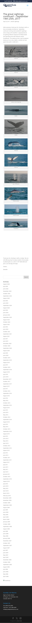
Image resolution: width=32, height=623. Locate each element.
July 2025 (5, 300)
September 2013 (7, 431)
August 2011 (6, 462)
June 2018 (5, 376)
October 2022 (6, 322)
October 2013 (6, 429)
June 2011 (5, 467)
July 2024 (5, 310)
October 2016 (6, 391)
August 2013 (6, 434)
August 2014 (6, 422)
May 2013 (5, 441)
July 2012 (5, 453)
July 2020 (5, 353)
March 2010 (6, 493)
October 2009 (6, 502)
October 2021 (6, 331)
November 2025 (7, 291)
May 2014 (5, 426)
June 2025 (5, 303)
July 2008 (5, 531)
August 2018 (6, 372)
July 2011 (5, 464)
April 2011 (5, 472)
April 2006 (5, 576)
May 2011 (5, 469)
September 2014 (7, 419)
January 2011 (6, 474)
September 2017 (7, 384)
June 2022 (5, 329)
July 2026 (5, 286)
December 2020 (7, 343)
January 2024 (6, 315)
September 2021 (7, 334)
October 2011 (6, 457)
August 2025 (6, 298)
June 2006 (5, 571)
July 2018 (5, 374)
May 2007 (5, 555)
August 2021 (6, 336)
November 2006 (7, 559)
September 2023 (7, 317)
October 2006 (6, 562)
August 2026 (6, 284)
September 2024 (7, 305)
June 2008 (5, 533)
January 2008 (6, 538)
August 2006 (6, 567)
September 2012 (7, 448)
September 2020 (7, 348)
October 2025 (6, 293)
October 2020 (6, 346)
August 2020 (6, 350)
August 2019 (6, 362)
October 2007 (6, 543)
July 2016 (5, 398)
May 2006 (5, 574)
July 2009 (5, 510)
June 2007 (5, 552)
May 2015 (5, 415)
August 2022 (6, 324)
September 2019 (7, 360)
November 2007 (7, 540)
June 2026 (5, 289)
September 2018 (7, 369)
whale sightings (15, 21)
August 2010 (6, 481)
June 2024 (5, 312)
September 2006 (7, 564)
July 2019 (5, 365)
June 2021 (5, 341)
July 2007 (5, 550)
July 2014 (5, 424)
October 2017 (6, 381)
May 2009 (5, 514)
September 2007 (7, 545)
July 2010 (5, 483)
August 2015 (6, 407)
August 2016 (6, 395)
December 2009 (7, 498)
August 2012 (6, 450)
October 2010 (6, 476)
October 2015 (6, 403)
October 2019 (6, 357)
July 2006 (5, 569)
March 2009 (6, 519)
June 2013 (5, 438)
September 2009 (7, 505)
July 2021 (5, 338)
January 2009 (6, 521)
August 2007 (6, 548)
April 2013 (5, 443)
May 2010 (5, 488)
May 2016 (5, 400)
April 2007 (5, 557)
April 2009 (5, 517)
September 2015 (7, 405)
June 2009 (5, 512)
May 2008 (5, 536)
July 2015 (5, 410)
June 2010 (5, 486)
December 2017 (7, 379)
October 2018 (6, 367)
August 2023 (6, 319)
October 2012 (6, 445)
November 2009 (7, 500)
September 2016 (7, 393)
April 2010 (5, 491)
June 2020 (5, 355)
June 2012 (5, 455)
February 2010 (7, 495)
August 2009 (6, 507)
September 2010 (7, 479)
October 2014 (6, 417)
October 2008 (6, 524)
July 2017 (5, 388)
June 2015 (5, 412)
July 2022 (5, 327)
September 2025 (7, 296)
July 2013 (5, 436)
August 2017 (6, 386)
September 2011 (7, 460)
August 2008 (6, 529)
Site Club (19, 621)
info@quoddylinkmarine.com (10, 609)
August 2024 (6, 308)
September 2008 (7, 526)
